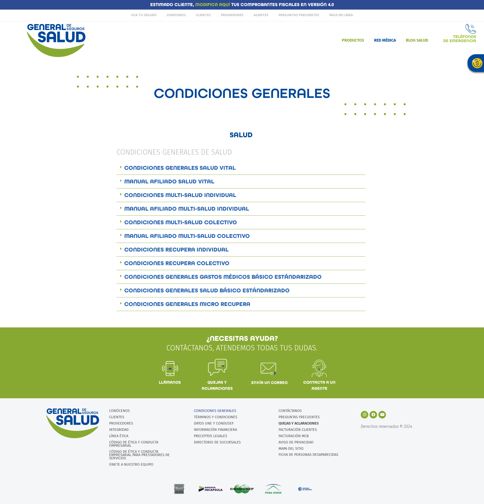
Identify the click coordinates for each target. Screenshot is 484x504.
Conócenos (176, 15)
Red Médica (385, 40)
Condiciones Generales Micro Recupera (187, 304)
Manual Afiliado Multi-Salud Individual (186, 208)
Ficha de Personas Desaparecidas (308, 455)
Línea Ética (118, 436)
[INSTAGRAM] (364, 414)
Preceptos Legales (210, 436)
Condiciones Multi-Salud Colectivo (180, 222)
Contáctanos (290, 411)
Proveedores (232, 15)
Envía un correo (269, 382)
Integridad (119, 430)
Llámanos (170, 382)
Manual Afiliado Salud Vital (169, 181)
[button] (241, 168)
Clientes (203, 15)
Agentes (261, 15)
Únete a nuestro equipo (131, 464)
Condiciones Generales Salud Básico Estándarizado (207, 290)
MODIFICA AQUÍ (213, 4)
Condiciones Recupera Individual (176, 249)
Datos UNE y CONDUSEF (214, 423)
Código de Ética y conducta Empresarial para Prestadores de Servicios (139, 455)
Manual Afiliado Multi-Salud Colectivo (187, 236)
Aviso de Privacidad (296, 442)
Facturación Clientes (298, 430)
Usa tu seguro (144, 15)
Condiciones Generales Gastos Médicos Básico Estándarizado (223, 276)
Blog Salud (417, 40)
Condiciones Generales (215, 411)
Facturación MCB (294, 436)
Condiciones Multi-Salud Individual (180, 195)
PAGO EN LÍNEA (341, 15)
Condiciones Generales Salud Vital (180, 167)
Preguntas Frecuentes (299, 15)
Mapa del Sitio (291, 448)
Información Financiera (215, 430)
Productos (353, 40)
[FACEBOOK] (373, 414)
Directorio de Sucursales (217, 442)
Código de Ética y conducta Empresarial (133, 444)
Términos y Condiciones (215, 417)
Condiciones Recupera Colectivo (176, 263)
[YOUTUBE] (382, 414)
